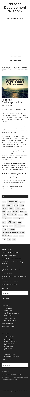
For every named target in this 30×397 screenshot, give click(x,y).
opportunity (5, 226)
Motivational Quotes (8, 346)
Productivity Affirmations (9, 317)
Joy (19, 218)
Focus (3, 214)
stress (4, 236)
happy (4, 218)
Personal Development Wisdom (15, 7)
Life (14, 188)
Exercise (9, 211)
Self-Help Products (6, 329)
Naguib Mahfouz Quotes (9, 354)
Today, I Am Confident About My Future (10, 252)
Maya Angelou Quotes (9, 343)
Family (21, 211)
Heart (14, 218)
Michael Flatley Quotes (9, 344)
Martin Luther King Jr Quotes (10, 341)
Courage (22, 208)
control (17, 208)
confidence (4, 208)
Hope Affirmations (8, 310)
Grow (26, 214)
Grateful (14, 214)
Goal (8, 214)
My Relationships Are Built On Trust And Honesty (13, 270)
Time (9, 239)
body (3, 205)
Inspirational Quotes (8, 334)
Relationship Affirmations (9, 318)
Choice (22, 205)
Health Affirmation (8, 308)
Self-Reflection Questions (10, 232)
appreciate (22, 202)
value (14, 239)
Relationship (11, 229)
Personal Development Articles (9, 326)
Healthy (9, 218)
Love (14, 222)
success (15, 236)
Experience (15, 211)
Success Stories (5, 353)
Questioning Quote (8, 348)
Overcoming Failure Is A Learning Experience (12, 266)
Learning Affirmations (9, 312)
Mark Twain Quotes (8, 339)
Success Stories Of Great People (11, 356)
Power (23, 226)
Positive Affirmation (8, 315)
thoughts (3, 239)
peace (11, 226)
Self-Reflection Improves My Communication (12, 258)
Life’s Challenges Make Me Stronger (10, 284)
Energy (3, 211)
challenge (9, 205)
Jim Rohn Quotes (8, 338)
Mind (19, 222)
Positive (17, 226)
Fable (3, 302)
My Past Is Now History (7, 273)
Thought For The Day (6, 359)
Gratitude (21, 214)
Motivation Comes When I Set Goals (10, 281)
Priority (4, 229)
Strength (22, 232)
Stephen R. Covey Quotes (9, 349)
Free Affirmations (5, 305)
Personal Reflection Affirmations (14, 186)
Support (21, 235)
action (3, 202)
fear (26, 211)
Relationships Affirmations (10, 320)
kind (23, 218)
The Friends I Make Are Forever (9, 255)
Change (16, 205)
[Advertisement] (15, 38)
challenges (10, 188)
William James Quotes (11, 336)
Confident (11, 208)
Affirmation (12, 202)
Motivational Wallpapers (7, 323)
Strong (9, 235)
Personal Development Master (15, 18)
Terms (16, 391)
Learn (3, 222)
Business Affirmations (9, 307)
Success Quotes (5, 333)
